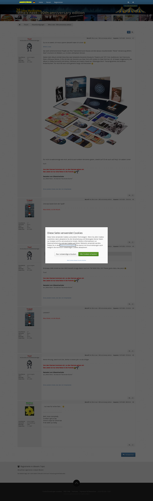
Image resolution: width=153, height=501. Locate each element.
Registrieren (58, 2)
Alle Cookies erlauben (88, 254)
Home (41, 2)
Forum (48, 2)
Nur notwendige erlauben (66, 254)
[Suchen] (128, 2)
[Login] (133, 2)
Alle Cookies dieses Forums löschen (76, 260)
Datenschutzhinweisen (68, 245)
